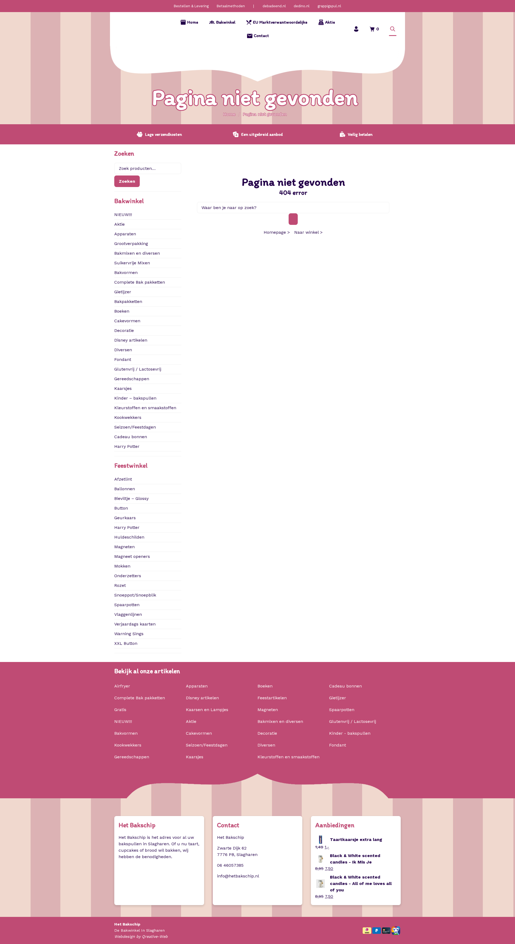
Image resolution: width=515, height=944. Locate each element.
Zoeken (127, 181)
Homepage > (277, 232)
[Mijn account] (356, 29)
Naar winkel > (308, 232)
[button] (392, 29)
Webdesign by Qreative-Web (141, 936)
